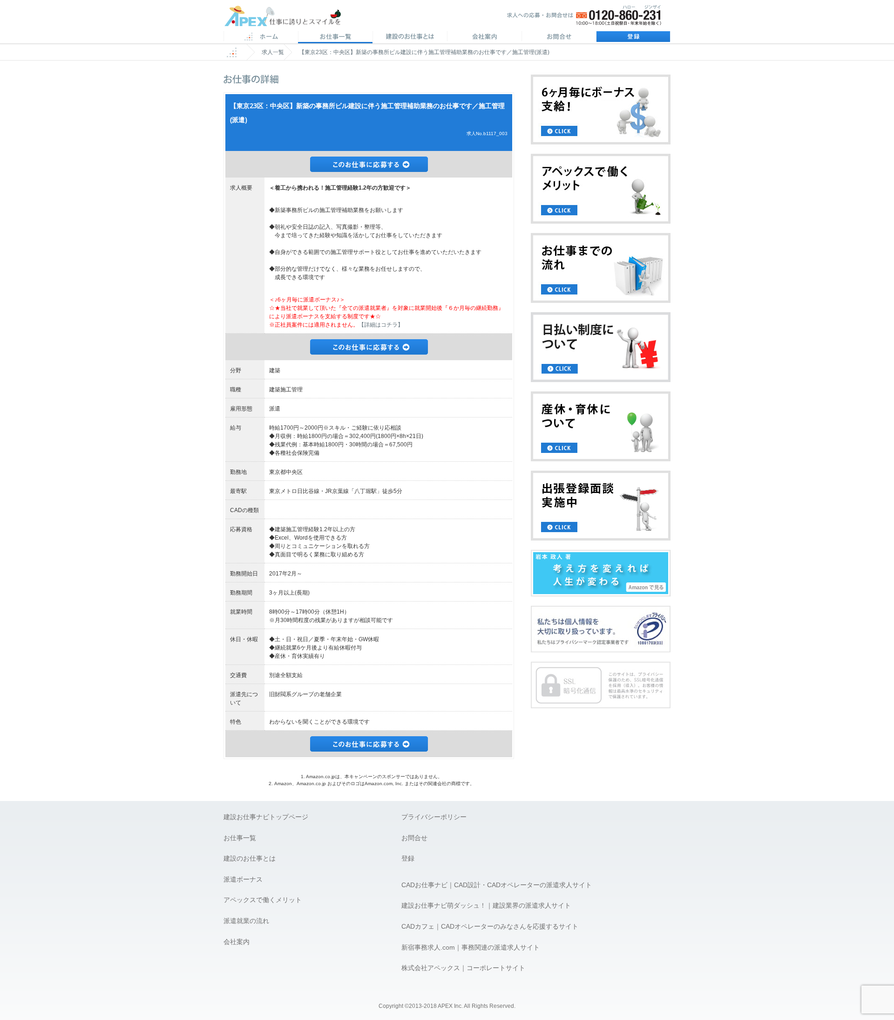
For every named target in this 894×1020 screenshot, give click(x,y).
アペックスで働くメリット (263, 900)
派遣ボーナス (243, 879)
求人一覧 (273, 52)
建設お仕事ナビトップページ (266, 817)
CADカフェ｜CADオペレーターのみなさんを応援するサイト (489, 926)
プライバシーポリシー (434, 817)
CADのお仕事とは (409, 37)
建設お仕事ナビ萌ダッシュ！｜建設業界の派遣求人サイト (486, 905)
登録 (633, 37)
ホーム (261, 37)
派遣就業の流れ (246, 920)
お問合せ (559, 37)
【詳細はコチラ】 (381, 325)
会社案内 (484, 37)
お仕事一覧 (240, 838)
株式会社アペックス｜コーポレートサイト (463, 968)
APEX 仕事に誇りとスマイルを (289, 18)
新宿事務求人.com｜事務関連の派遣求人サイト (470, 947)
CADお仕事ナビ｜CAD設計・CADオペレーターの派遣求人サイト (496, 885)
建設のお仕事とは (250, 858)
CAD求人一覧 (335, 37)
